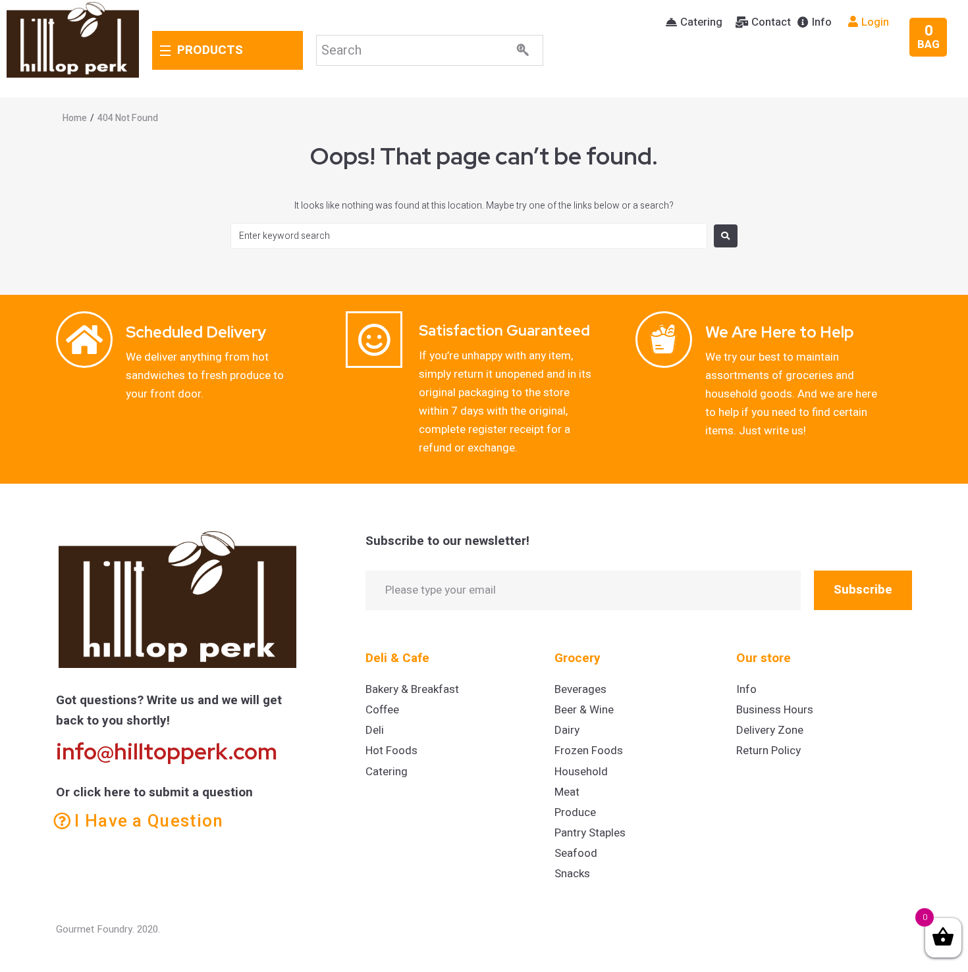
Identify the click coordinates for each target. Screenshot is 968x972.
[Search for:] (468, 236)
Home (75, 118)
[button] (694, 22)
